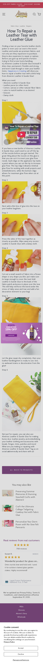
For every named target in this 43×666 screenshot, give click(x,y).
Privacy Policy (9, 642)
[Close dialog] (41, 324)
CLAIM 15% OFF (11, 335)
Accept (21, 648)
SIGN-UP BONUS (11, 325)
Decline (21, 654)
